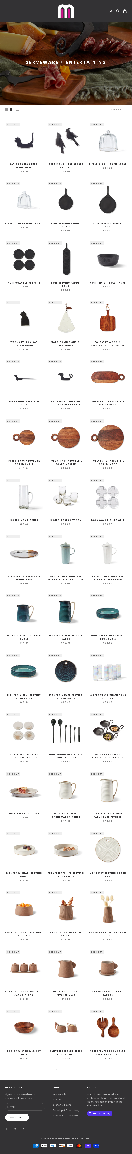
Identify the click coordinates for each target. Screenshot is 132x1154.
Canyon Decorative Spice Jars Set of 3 (24, 993)
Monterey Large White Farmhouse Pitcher (107, 815)
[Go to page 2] (75, 1069)
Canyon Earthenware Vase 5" (66, 934)
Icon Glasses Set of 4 (66, 520)
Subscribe (17, 1117)
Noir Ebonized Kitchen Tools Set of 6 (66, 756)
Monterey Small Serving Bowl (24, 875)
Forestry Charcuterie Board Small (24, 462)
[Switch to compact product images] (17, 109)
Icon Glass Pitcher (24, 520)
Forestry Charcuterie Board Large (108, 462)
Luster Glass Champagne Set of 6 (108, 697)
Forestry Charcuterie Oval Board (108, 403)
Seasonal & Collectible (65, 1115)
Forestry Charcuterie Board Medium (66, 462)
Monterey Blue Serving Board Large (66, 697)
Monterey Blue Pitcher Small (24, 637)
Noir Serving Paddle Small (66, 225)
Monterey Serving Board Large (108, 875)
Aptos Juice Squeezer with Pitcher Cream (108, 578)
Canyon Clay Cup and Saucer (108, 993)
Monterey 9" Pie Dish (24, 813)
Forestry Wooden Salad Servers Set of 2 (108, 1053)
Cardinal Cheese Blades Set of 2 (66, 166)
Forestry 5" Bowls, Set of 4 (24, 1053)
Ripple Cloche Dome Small (24, 223)
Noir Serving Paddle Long (66, 284)
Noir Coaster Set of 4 (24, 283)
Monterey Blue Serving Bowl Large (24, 697)
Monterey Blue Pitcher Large (66, 637)
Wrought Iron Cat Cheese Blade (24, 344)
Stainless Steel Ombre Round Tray (24, 578)
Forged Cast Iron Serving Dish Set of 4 (107, 756)
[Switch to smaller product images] (11, 109)
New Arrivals (59, 1094)
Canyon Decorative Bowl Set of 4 (24, 934)
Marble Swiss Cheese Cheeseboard (66, 344)
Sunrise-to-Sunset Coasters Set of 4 (24, 756)
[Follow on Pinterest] (23, 1129)
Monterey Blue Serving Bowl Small (108, 637)
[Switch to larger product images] (6, 109)
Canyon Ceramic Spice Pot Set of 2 (66, 1053)
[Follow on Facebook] (6, 1129)
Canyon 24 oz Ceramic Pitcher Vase (66, 993)
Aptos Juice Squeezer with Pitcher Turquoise (66, 578)
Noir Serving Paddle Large (108, 225)
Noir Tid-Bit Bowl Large (108, 283)
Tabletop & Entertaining (66, 1110)
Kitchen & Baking (62, 1105)
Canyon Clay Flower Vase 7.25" (108, 934)
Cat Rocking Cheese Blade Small (24, 166)
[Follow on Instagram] (15, 1129)
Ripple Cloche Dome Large (108, 164)
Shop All (57, 1099)
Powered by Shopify (78, 1138)
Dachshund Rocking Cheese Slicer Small (66, 403)
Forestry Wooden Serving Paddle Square (108, 344)
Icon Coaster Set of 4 (107, 520)
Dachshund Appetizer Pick (24, 403)
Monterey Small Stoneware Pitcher (66, 815)
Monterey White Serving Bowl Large (66, 875)
